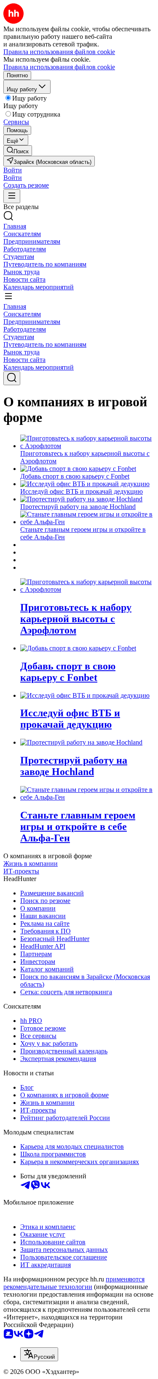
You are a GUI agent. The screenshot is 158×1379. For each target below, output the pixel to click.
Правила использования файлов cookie (59, 67)
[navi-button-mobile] (11, 196)
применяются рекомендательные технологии (74, 1283)
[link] (17, 150)
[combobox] (39, 1354)
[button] (12, 170)
